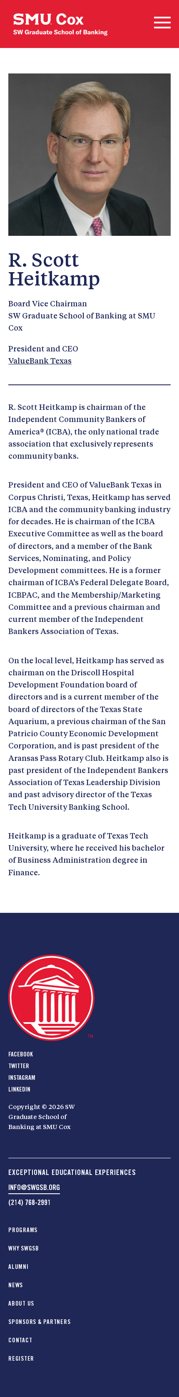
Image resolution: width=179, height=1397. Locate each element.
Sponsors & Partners (39, 1322)
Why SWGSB (23, 1248)
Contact (20, 1340)
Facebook (20, 1054)
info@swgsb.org (34, 1187)
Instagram (21, 1077)
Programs (22, 1230)
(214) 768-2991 (29, 1202)
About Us (21, 1303)
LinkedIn (19, 1089)
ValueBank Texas (40, 361)
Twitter (18, 1066)
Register (21, 1358)
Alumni (18, 1267)
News (15, 1285)
